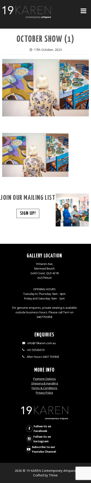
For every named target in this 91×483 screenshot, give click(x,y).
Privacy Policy (44, 393)
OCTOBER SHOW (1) (45, 39)
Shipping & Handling (44, 383)
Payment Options (44, 379)
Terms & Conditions (44, 388)
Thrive (53, 475)
